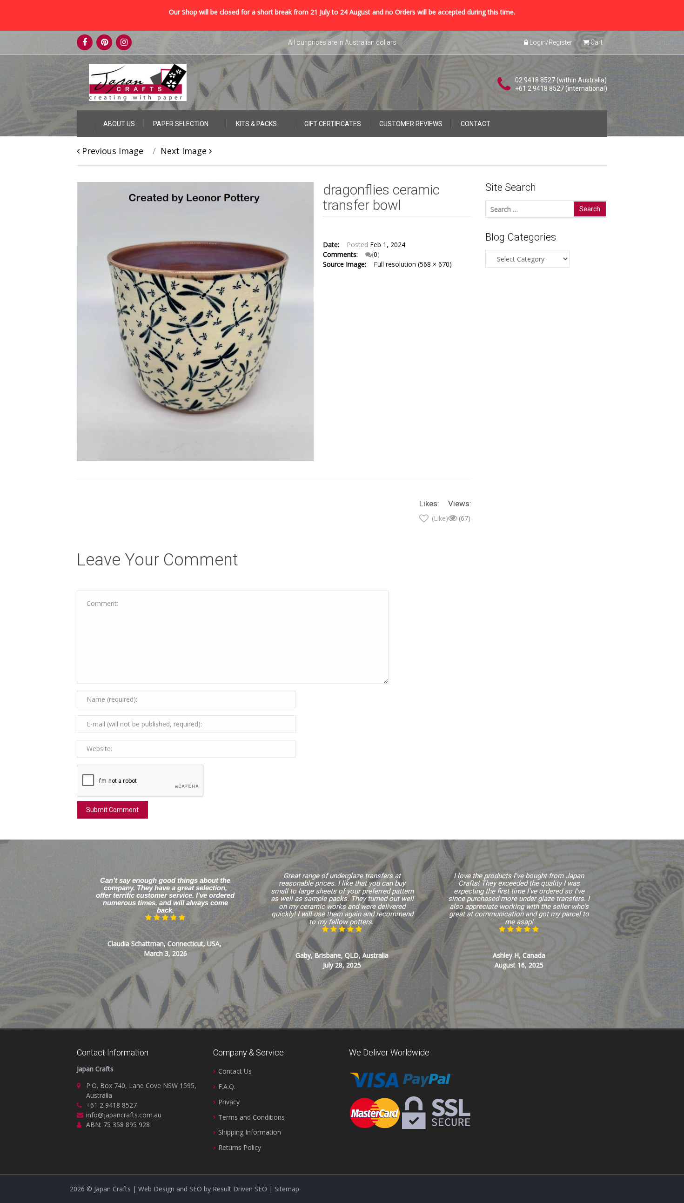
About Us (119, 124)
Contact (475, 124)
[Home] (85, 122)
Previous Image (111, 150)
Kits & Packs (256, 124)
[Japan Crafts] (138, 82)
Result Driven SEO (240, 1188)
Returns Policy (239, 1147)
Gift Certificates (332, 124)
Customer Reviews (411, 124)
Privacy (229, 1101)
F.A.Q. (226, 1086)
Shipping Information (249, 1132)
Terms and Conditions (251, 1117)
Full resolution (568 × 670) (413, 264)
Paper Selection (180, 124)
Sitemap (287, 1188)
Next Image (185, 150)
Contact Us (235, 1071)
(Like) (439, 518)
